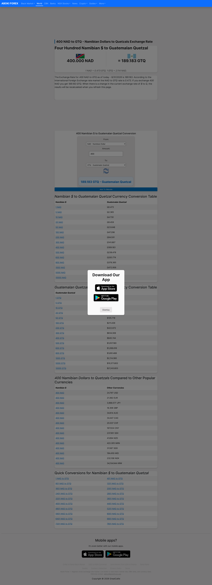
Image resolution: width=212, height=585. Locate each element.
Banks (53, 3)
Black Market (27, 3)
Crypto (82, 3)
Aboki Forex (9, 3)
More (101, 3)
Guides (92, 3)
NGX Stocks (63, 3)
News (74, 3)
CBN (46, 3)
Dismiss (106, 309)
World (39, 3)
